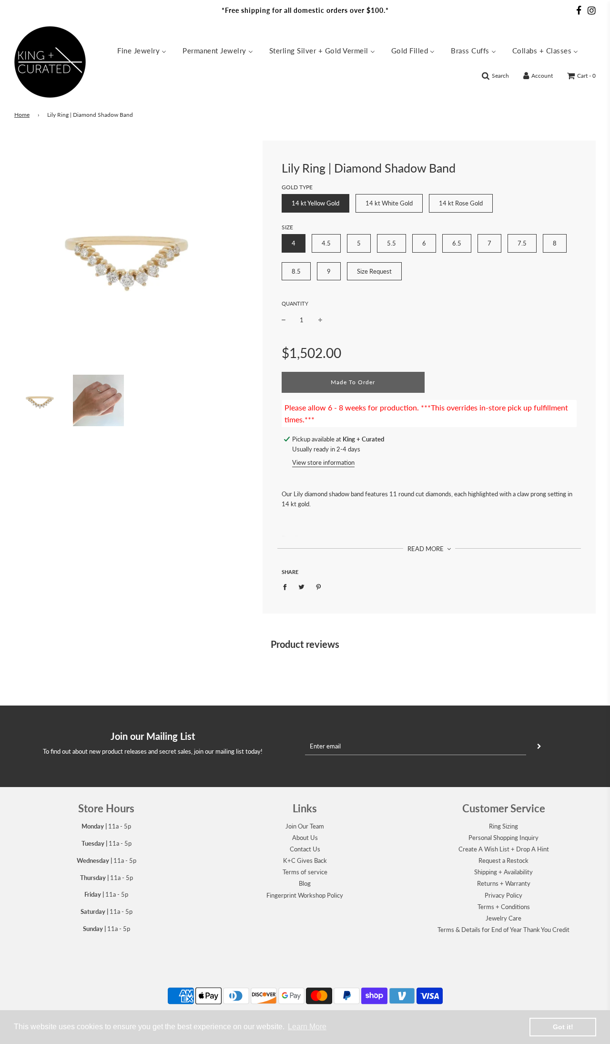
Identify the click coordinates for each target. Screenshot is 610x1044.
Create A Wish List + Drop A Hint (503, 849)
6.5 (456, 243)
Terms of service (305, 872)
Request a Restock (503, 860)
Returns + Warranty (503, 883)
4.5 (326, 243)
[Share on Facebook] (287, 586)
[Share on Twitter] (302, 586)
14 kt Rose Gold (461, 203)
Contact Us (305, 849)
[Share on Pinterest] (318, 586)
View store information (323, 462)
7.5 (522, 243)
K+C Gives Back (305, 860)
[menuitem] (141, 50)
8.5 (296, 271)
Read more (426, 549)
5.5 (391, 243)
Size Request (374, 271)
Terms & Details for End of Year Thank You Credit (503, 929)
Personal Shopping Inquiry (503, 837)
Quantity (295, 303)
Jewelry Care (503, 918)
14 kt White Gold (389, 203)
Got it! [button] (563, 1027)
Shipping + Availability (503, 872)
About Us (305, 837)
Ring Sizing (503, 826)
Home (22, 114)
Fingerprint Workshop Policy (304, 895)
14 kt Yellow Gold (315, 203)
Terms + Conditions (504, 907)
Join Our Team (304, 826)
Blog (305, 883)
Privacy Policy (503, 895)
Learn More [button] (307, 1027)
